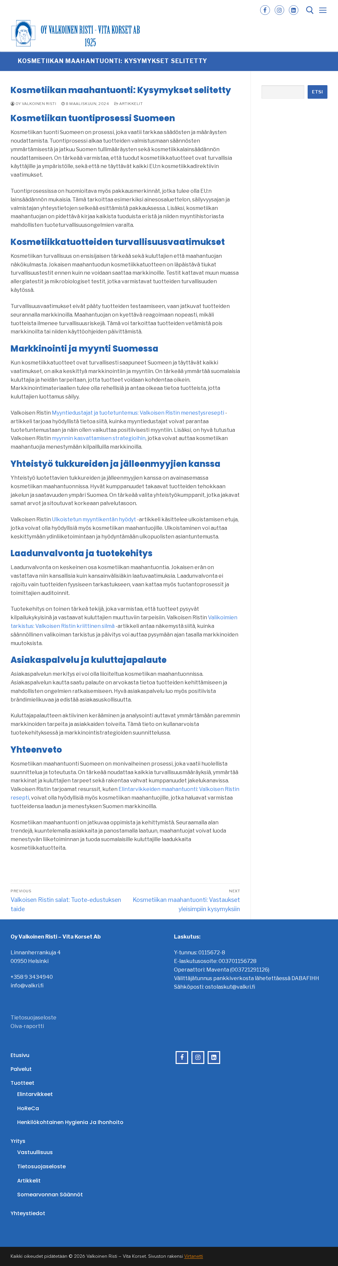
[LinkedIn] (293, 10)
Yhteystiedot (28, 1213)
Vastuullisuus (35, 1152)
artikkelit (130, 103)
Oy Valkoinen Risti (35, 103)
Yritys (18, 1141)
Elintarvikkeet (35, 1094)
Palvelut (21, 1069)
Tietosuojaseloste (33, 1017)
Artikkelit (29, 1180)
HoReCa (28, 1108)
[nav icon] (322, 10)
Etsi (317, 91)
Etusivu (20, 1055)
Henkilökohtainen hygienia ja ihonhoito (70, 1122)
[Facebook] (265, 10)
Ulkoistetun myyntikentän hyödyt (94, 519)
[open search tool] (310, 10)
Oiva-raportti (27, 1026)
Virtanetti (193, 1256)
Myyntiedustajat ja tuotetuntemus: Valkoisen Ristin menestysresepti (138, 413)
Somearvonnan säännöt (50, 1194)
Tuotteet (22, 1083)
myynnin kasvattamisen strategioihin (99, 438)
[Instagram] (279, 10)
